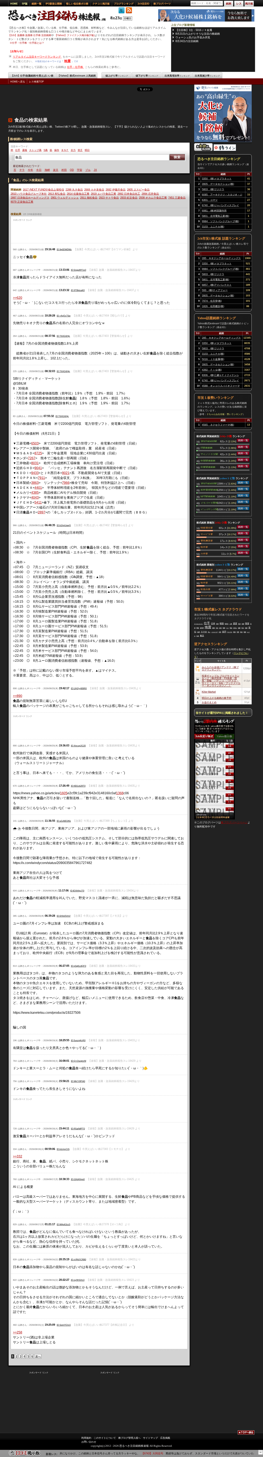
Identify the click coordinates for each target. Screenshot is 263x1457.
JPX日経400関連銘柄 (209, 441)
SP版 (25, 3)
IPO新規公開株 (54, 3)
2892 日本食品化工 (129, 193)
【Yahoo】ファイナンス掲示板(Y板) (75, 35)
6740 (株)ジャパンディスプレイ (220, 205)
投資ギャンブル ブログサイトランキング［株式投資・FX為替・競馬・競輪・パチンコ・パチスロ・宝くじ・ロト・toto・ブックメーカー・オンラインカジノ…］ (221, 680)
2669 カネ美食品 (94, 189)
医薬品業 (205, 589)
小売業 (204, 553)
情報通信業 (207, 528)
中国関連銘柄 (208, 460)
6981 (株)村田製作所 (214, 210)
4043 (35, 497)
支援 (246, 628)
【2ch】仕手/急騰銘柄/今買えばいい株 (32, 75)
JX (89, 169)
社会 (197, 636)
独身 (224, 628)
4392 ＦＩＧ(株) (212, 369)
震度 (235, 623)
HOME (14, 3)
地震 (67, 61)
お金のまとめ (209, 702)
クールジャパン (198, 623)
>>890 (17, 696)
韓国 (222, 623)
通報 (24, 150)
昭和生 (226, 623)
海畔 (41, 169)
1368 (119, 793)
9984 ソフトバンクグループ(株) (220, 221)
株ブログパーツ (162, 3)
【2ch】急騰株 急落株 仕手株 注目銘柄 (29, 35)
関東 (234, 632)
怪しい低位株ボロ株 (77, 3)
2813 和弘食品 (56, 193)
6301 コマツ (210, 200)
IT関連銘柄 (206, 448)
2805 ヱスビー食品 (138, 189)
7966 (65, 483)
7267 (31, 458)
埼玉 (242, 628)
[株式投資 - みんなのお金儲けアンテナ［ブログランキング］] (203, 150)
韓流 (231, 628)
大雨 (220, 632)
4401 (38, 487)
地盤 (239, 628)
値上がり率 (116, 75)
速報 (213, 628)
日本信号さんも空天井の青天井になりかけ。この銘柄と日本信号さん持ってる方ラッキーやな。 (62, 1453)
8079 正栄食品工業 (22, 201)
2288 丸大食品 (74, 189)
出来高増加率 (177, 75)
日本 (213, 623)
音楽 (239, 623)
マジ (227, 628)
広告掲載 (165, 1437)
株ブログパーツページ (234, 822)
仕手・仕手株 (75, 67)
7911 (41, 478)
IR (12, 150)
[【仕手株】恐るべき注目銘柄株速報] (58, 21)
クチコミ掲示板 (101, 3)
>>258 (17, 1332)
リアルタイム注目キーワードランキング (37, 56)
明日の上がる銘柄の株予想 (216, 697)
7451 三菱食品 (177, 197)
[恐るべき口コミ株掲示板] (24, 1455)
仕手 (17, 150)
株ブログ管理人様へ (129, 1437)
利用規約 (86, 1437)
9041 (38, 468)
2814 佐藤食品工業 (78, 193)
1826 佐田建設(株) (213, 306)
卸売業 (204, 547)
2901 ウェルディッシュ (65, 197)
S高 (46, 150)
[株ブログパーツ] (214, 818)
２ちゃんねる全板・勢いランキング (224, 414)
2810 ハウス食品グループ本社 (29, 193)
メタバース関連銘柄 (209, 503)
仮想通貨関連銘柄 (209, 490)
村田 (57, 169)
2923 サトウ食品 (109, 197)
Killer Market (209, 691)
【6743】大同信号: (133, 1453)
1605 (63, 793)
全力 (73, 150)
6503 (35, 443)
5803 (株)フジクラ (213, 189)
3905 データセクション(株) (218, 184)
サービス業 (207, 534)
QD (65, 169)
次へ (38, 1356)
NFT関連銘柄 (208, 496)
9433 (35, 473)
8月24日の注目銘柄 (186, 41)
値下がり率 (147, 75)
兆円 (224, 632)
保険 (217, 623)
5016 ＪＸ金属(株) (213, 359)
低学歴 (202, 628)
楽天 (49, 169)
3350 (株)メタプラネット (217, 178)
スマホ (204, 632)
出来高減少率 (207, 75)
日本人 (235, 628)
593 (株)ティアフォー (215, 290)
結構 (198, 632)
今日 (32, 169)
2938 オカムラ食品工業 (153, 197)
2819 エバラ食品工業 (103, 193)
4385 (35, 492)
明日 (87, 150)
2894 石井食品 (150, 193)
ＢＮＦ (65, 150)
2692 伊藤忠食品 (116, 189)
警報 (197, 628)
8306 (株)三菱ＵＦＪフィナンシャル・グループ (220, 376)
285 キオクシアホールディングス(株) (221, 259)
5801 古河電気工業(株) (215, 216)
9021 (65, 473)
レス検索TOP (36, 81)
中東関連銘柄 (208, 467)
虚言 (220, 628)
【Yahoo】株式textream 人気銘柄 (77, 75)
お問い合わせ (88, 1441)
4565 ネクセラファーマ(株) (218, 424)
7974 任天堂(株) (212, 300)
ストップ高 (35, 150)
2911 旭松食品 (88, 197)
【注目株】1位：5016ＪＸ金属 (193, 30)
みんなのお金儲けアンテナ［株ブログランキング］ (220, 668)
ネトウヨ (229, 632)
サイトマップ (150, 1437)
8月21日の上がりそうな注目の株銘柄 (197, 33)
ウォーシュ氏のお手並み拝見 (192, 37)
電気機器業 (207, 540)
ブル (81, 169)
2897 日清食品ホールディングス (30, 197)
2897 (41, 512)
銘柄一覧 (37, 3)
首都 (243, 623)
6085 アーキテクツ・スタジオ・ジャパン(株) (222, 195)
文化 (217, 628)
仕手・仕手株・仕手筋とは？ (28, 42)
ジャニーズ (214, 632)
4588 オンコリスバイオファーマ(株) (221, 386)
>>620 (17, 297)
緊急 (245, 632)
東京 (202, 635)
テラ (15, 169)
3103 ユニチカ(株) (213, 226)
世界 (238, 632)
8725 (38, 453)
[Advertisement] (83, 103)
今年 (24, 169)
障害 (247, 623)
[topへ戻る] (246, 1433)
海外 (241, 632)
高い (209, 632)
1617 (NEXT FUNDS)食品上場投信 (43, 189)
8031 (35, 463)
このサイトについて (105, 1437)
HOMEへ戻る (17, 81)
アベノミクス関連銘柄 (209, 454)
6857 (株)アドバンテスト (217, 284)
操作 (56, 150)
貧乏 (80, 150)
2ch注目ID (143, 3)
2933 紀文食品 (128, 197)
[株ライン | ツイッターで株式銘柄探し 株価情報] (224, 150)
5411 (38, 502)
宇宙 (73, 169)
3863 (35, 483)
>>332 (17, 1156)
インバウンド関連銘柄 (209, 509)
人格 (231, 623)
